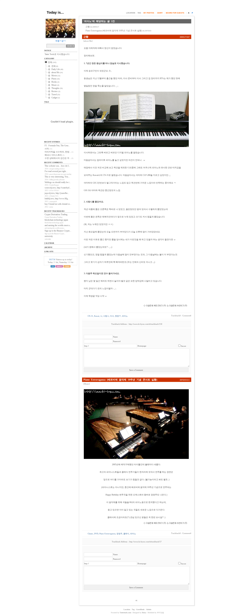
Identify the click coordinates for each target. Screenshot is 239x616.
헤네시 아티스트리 (53, 155)
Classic (90, 534)
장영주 (119, 534)
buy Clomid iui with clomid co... (58, 204)
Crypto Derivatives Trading (56, 214)
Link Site (49, 251)
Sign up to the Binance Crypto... (58, 231)
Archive (48, 247)
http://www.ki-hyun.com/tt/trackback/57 (145, 542)
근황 (92, 27)
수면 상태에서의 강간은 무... (58, 158)
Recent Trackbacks (54, 211)
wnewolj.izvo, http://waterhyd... (58, 187)
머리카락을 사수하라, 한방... (58, 152)
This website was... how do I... (57, 166)
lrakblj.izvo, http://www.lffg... (57, 198)
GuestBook (140, 609)
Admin (148, 609)
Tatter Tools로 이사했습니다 (57, 54)
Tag (139, 13)
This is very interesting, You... (57, 176)
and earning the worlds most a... (58, 225)
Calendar (49, 243)
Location (130, 13)
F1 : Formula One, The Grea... (57, 145)
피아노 (125, 316)
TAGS (46, 102)
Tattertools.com (126, 613)
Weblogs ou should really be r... (58, 182)
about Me (88, 41)
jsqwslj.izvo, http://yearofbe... (57, 193)
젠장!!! (118, 316)
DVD (96, 534)
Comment (186, 316)
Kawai (96, 316)
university (49, 236)
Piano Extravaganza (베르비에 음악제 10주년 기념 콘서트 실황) (118, 30)
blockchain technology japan (56, 220)
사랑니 (106, 316)
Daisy (144, 613)
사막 (47, 148)
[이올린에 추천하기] (175, 305)
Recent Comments (53, 162)
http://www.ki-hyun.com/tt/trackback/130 (145, 324)
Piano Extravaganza (107, 534)
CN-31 (90, 316)
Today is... (55, 12)
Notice (47, 50)
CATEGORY (49, 58)
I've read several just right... (56, 171)
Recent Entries (52, 142)
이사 (112, 316)
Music (86, 384)
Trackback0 (176, 316)
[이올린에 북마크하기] (153, 305)
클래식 (126, 534)
